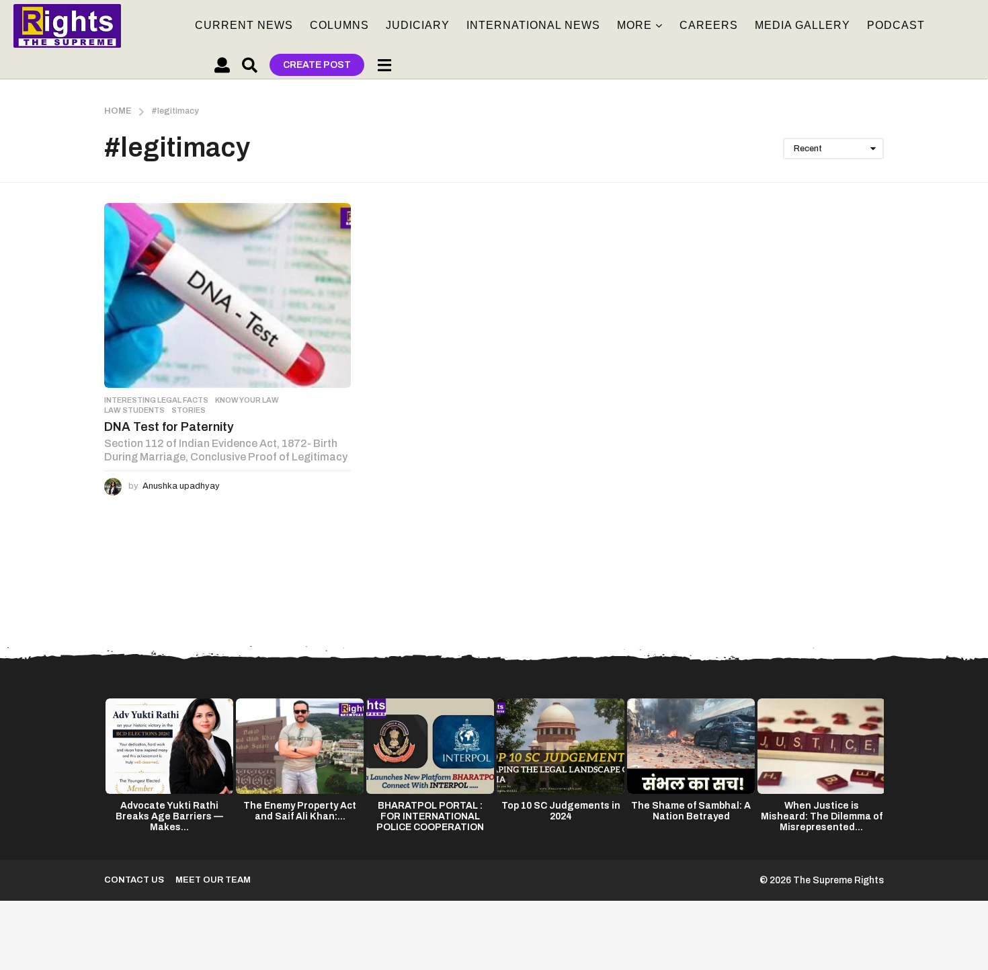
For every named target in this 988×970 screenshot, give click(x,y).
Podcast (896, 25)
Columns (339, 25)
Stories (188, 410)
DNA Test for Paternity (169, 427)
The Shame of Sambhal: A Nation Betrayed (691, 811)
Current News (244, 25)
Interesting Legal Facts (156, 400)
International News (533, 25)
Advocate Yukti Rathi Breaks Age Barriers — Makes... (169, 816)
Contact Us (134, 880)
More (634, 25)
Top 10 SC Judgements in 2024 (560, 811)
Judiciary (418, 25)
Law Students (134, 410)
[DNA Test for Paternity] (227, 295)
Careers (709, 25)
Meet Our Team (213, 880)
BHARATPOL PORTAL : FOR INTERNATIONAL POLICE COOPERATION (430, 816)
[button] (222, 65)
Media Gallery (802, 25)
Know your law (247, 400)
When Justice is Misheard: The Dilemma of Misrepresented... (821, 816)
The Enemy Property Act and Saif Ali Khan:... (299, 811)
